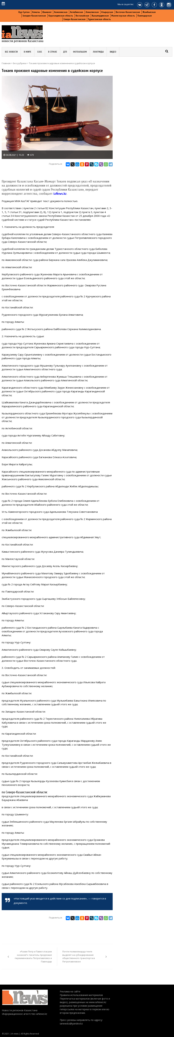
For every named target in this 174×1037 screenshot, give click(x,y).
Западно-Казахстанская (34, 15)
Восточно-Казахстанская (128, 12)
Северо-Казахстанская (74, 19)
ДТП (65, 51)
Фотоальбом (80, 51)
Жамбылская (149, 12)
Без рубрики (20, 63)
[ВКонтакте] (68, 164)
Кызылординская (100, 15)
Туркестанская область (99, 19)
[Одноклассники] (82, 164)
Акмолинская (60, 12)
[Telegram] (111, 164)
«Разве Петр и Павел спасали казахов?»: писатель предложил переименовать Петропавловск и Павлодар (33, 956)
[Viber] (101, 164)
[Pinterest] (87, 164)
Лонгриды (98, 51)
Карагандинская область (60, 15)
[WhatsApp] (106, 164)
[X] (73, 164)
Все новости (11, 51)
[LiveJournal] (92, 164)
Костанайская (82, 15)
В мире (27, 51)
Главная (6, 63)
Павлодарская (144, 15)
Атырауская (107, 12)
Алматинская (92, 12)
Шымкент (46, 12)
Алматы (36, 12)
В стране (52, 51)
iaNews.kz (59, 194)
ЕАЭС (39, 51)
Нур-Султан (24, 12)
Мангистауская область (123, 15)
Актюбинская (76, 12)
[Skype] (96, 164)
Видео (113, 51)
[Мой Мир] (77, 164)
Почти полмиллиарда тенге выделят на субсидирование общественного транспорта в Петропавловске (78, 956)
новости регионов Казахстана (23, 41)
